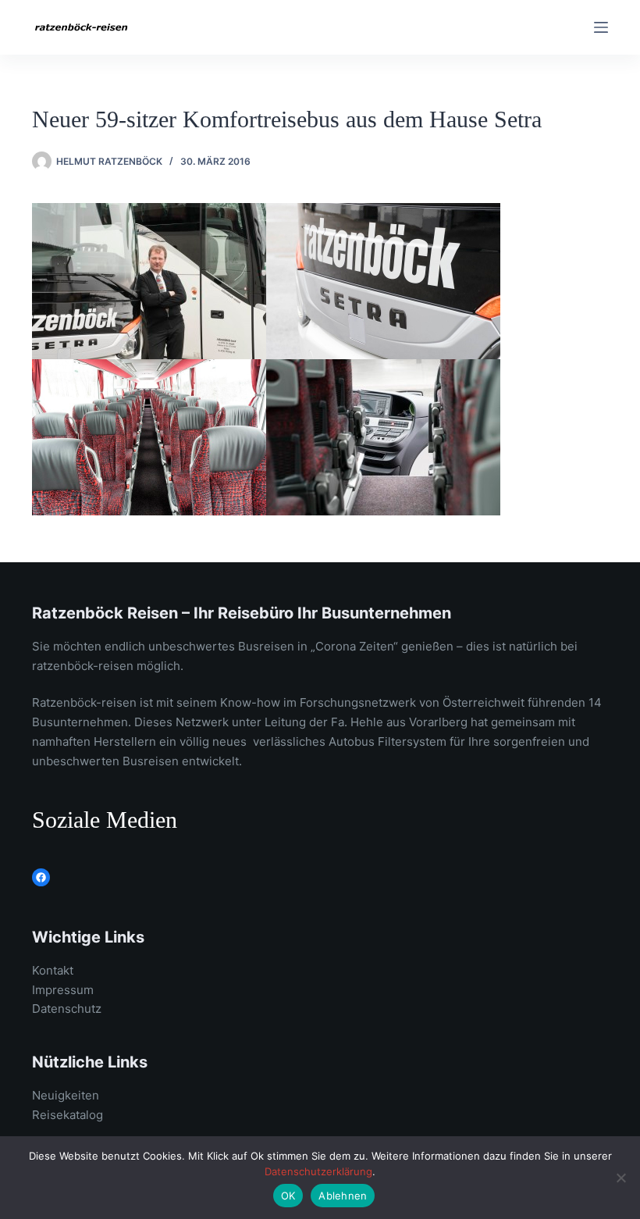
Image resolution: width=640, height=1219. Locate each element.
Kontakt (52, 970)
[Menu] (601, 27)
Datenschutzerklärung (318, 1171)
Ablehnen (342, 1195)
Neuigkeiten (65, 1095)
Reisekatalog (67, 1114)
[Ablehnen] (620, 1177)
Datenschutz (66, 1008)
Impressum (63, 989)
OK (288, 1195)
